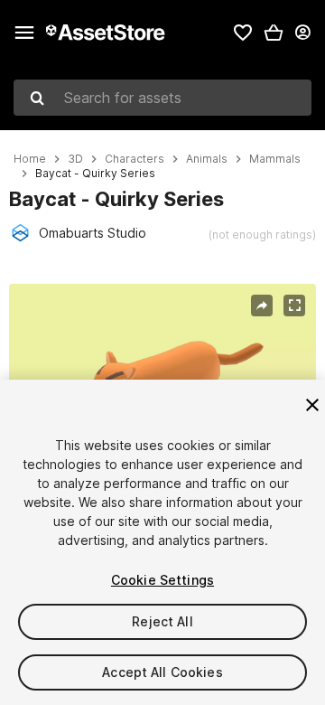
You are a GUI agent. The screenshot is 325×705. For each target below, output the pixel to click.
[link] (243, 32)
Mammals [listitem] (275, 159)
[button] (273, 32)
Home (30, 159)
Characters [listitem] (134, 159)
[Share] (262, 305)
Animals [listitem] (207, 159)
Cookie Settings (162, 580)
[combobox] (162, 98)
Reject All (162, 621)
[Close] (312, 405)
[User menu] (302, 33)
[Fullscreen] (294, 305)
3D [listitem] (75, 159)
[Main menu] (24, 32)
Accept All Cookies (162, 672)
